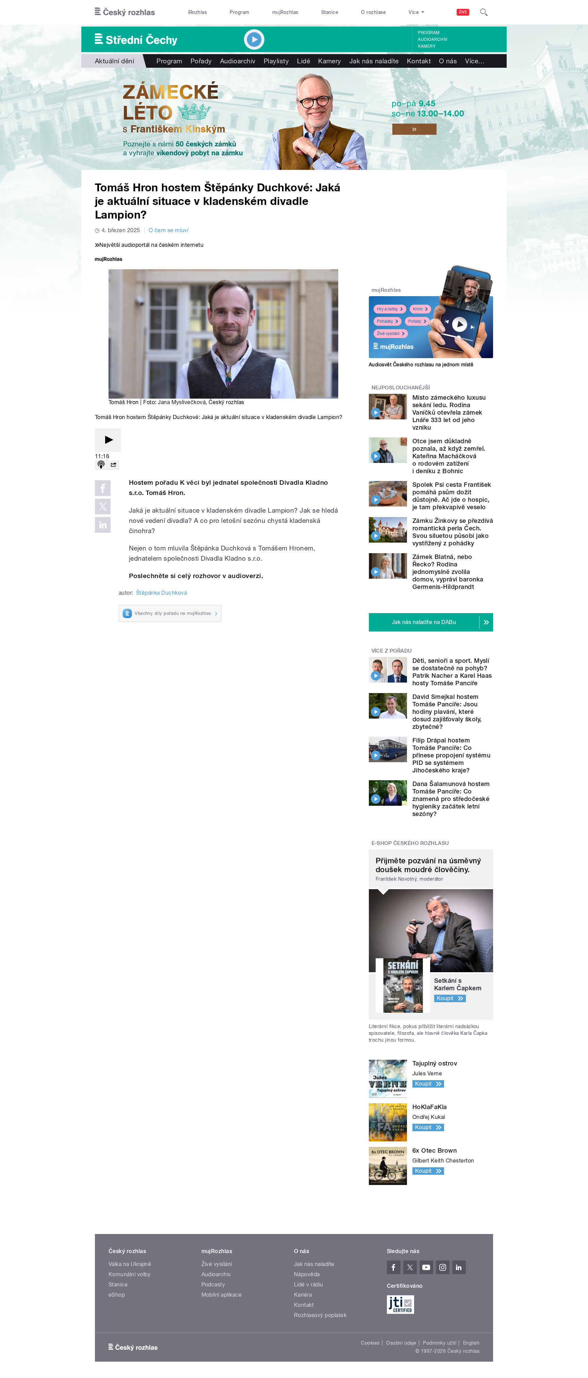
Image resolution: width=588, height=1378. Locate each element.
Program (239, 12)
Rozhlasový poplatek (320, 1315)
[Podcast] (101, 465)
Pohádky (385, 321)
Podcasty (213, 1284)
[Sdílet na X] (103, 506)
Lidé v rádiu (308, 1284)
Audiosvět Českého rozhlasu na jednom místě (421, 364)
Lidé (303, 61)
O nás (448, 61)
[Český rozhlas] (125, 12)
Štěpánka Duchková (161, 593)
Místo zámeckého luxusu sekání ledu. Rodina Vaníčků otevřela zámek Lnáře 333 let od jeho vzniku (449, 412)
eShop (117, 1295)
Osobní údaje (401, 1343)
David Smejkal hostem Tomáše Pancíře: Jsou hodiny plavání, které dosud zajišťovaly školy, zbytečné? (447, 711)
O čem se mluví (169, 230)
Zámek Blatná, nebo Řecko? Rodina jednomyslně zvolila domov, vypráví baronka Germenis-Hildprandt (448, 571)
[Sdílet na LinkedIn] (103, 525)
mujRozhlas (285, 12)
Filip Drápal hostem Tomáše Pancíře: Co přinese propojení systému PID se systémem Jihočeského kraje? (451, 755)
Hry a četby (387, 309)
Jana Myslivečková (182, 402)
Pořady (201, 61)
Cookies (370, 1343)
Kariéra (303, 1295)
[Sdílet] (113, 465)
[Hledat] (484, 12)
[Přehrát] (108, 440)
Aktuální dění (114, 61)
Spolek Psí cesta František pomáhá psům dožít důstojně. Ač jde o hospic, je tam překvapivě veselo (451, 496)
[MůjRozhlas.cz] (108, 260)
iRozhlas (197, 12)
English (471, 1343)
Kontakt (419, 61)
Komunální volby (129, 1274)
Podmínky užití (439, 1343)
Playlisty (276, 61)
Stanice (329, 12)
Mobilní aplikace (221, 1295)
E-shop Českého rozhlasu (410, 843)
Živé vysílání (388, 333)
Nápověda (307, 1274)
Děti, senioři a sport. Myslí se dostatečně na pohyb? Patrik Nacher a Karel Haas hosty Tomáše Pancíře (452, 672)
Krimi (418, 309)
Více (475, 61)
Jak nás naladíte (374, 61)
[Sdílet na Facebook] (103, 488)
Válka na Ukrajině (130, 1264)
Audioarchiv (432, 39)
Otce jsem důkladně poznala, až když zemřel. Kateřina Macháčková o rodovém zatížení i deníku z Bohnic (449, 456)
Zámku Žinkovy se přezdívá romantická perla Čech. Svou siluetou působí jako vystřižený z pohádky (452, 532)
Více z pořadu (392, 651)
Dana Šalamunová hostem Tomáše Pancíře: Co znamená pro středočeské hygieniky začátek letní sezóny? (451, 798)
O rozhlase (373, 12)
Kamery (427, 46)
